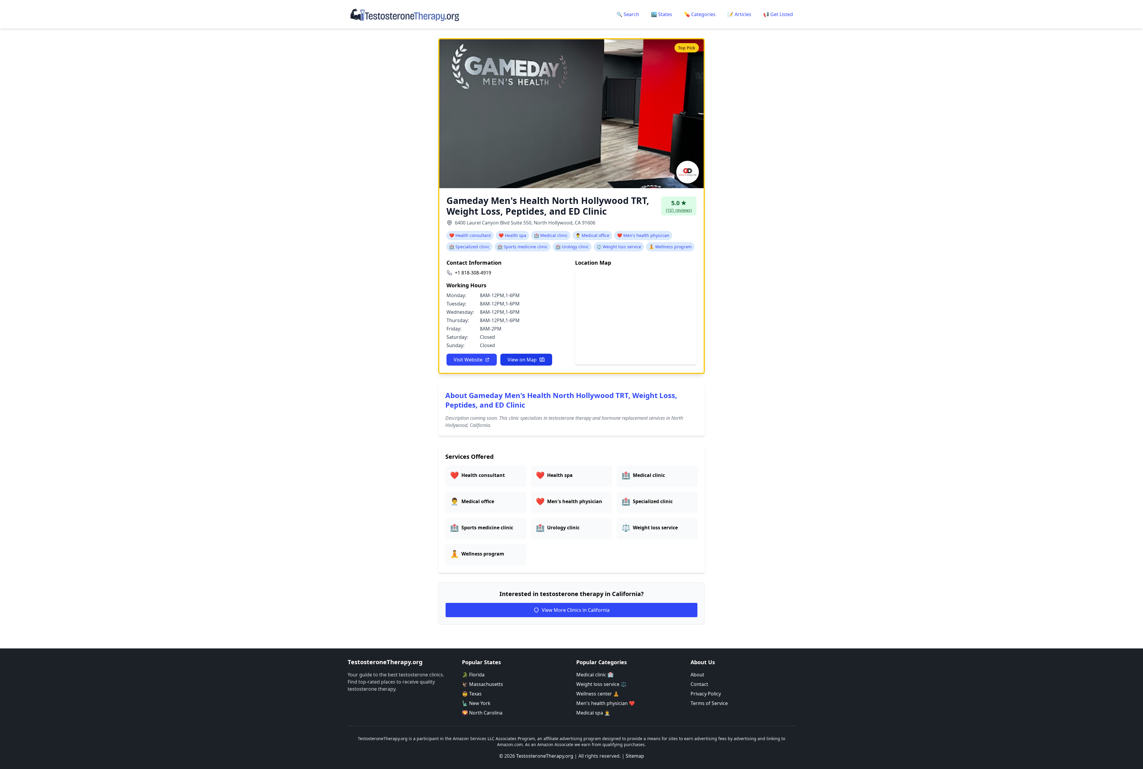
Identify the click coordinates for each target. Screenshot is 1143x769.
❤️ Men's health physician (643, 235)
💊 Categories (700, 14)
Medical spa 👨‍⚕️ (593, 712)
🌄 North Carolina (482, 712)
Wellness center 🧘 (597, 693)
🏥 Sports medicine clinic (522, 246)
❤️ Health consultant (470, 235)
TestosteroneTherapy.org (544, 756)
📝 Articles (739, 14)
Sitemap (635, 756)
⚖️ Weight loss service (619, 246)
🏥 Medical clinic (551, 235)
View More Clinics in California (576, 610)
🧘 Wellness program (670, 246)
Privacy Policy (706, 693)
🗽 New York (476, 703)
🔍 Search (627, 14)
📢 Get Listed (778, 14)
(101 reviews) (679, 210)
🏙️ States (661, 14)
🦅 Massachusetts (482, 684)
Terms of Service (709, 703)
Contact (699, 684)
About (697, 674)
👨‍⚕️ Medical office (592, 235)
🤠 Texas (472, 693)
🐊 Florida (473, 674)
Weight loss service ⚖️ (601, 684)
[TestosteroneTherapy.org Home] (405, 14)
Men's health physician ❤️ (605, 703)
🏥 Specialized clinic (469, 246)
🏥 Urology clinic (572, 246)
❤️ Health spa (512, 235)
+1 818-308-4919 (473, 272)
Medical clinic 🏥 (594, 674)
